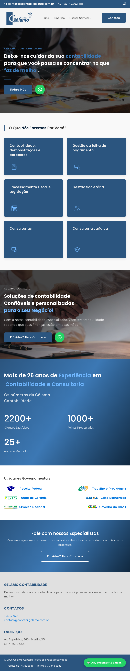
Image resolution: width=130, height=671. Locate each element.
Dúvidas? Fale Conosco (28, 337)
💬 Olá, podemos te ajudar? (105, 662)
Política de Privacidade (20, 665)
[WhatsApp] (40, 89)
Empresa (59, 18)
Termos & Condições (49, 665)
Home (45, 18)
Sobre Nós (18, 89)
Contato (114, 18)
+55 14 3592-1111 (72, 3)
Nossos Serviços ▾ (80, 18)
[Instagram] (124, 3)
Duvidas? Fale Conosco (65, 556)
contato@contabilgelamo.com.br (31, 3)
